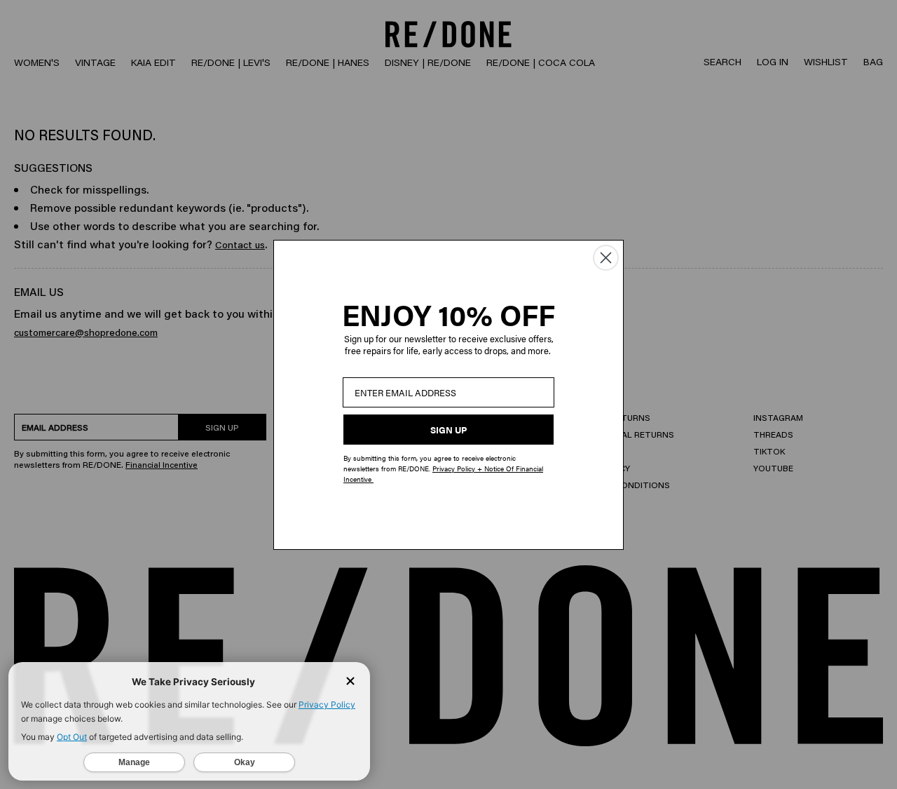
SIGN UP (448, 429)
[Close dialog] (606, 257)
